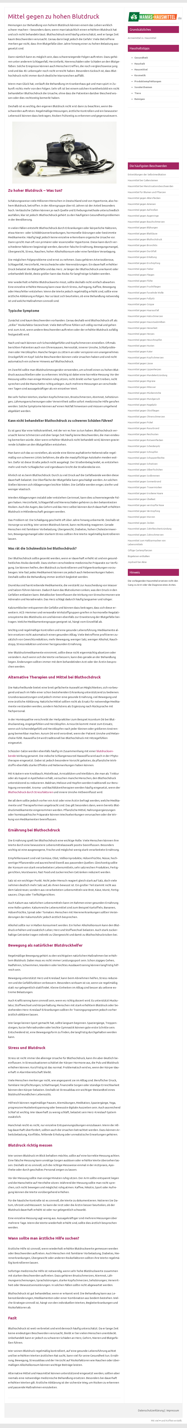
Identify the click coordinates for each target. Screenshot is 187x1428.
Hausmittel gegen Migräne (141, 381)
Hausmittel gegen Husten (141, 345)
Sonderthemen (143, 87)
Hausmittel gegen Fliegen (141, 274)
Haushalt (139, 63)
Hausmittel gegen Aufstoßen (143, 210)
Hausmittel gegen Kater (140, 351)
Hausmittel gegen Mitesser (142, 387)
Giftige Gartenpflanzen (140, 550)
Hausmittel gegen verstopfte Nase (146, 505)
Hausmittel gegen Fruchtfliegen (144, 286)
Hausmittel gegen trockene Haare (145, 493)
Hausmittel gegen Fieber (141, 269)
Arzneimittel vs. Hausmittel (142, 38)
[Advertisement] (153, 135)
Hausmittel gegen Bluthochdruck (145, 239)
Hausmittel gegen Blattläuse (142, 233)
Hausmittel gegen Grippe (141, 304)
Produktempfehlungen (147, 81)
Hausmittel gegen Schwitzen (143, 463)
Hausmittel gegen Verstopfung (144, 511)
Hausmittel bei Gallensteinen (143, 180)
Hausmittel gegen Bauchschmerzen (146, 221)
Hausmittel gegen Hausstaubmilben (146, 322)
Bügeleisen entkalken (139, 556)
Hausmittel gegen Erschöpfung (144, 263)
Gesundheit (141, 57)
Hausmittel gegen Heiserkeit (142, 328)
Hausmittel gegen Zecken (141, 523)
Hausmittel (141, 69)
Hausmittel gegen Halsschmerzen (145, 316)
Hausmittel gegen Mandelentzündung (147, 375)
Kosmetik (140, 75)
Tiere (137, 93)
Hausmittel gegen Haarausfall (143, 310)
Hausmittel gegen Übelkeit (141, 499)
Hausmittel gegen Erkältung (142, 257)
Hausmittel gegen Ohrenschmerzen (146, 416)
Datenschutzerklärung (151, 1410)
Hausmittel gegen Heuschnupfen (145, 339)
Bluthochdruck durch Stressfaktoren (30, 792)
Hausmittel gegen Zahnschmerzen (146, 534)
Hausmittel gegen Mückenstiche (144, 393)
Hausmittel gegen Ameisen (142, 204)
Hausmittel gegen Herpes (141, 333)
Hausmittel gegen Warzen (141, 516)
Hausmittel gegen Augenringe (143, 215)
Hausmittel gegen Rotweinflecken (145, 440)
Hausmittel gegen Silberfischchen (145, 469)
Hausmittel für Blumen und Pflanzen (147, 192)
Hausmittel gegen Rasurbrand (143, 428)
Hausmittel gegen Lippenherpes (144, 369)
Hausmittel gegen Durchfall (142, 251)
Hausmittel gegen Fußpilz (141, 298)
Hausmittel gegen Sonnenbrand (144, 481)
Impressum (173, 1410)
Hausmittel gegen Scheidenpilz (144, 446)
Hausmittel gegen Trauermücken (145, 487)
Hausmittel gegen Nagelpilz (142, 404)
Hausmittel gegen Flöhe (140, 280)
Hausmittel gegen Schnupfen (143, 452)
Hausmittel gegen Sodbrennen (144, 475)
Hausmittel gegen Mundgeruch (144, 399)
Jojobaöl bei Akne (137, 562)
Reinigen (139, 99)
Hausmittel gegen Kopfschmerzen (146, 357)
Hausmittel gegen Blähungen (143, 227)
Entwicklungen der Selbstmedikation (147, 174)
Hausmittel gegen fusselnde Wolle (146, 292)
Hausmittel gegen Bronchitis (142, 245)
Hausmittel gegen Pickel (140, 422)
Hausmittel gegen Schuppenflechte (146, 457)
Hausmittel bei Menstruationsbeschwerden (150, 186)
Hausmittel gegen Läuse (140, 363)
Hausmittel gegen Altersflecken (144, 198)
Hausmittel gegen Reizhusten (143, 434)
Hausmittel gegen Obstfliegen (143, 410)
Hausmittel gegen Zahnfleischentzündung (149, 528)
